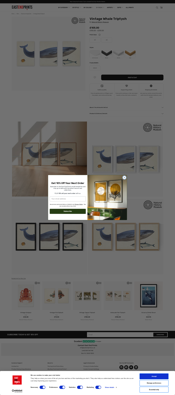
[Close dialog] (124, 177)
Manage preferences (154, 383)
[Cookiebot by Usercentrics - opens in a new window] (17, 391)
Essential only (154, 389)
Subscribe (68, 211)
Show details (109, 387)
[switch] (62, 387)
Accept (154, 376)
